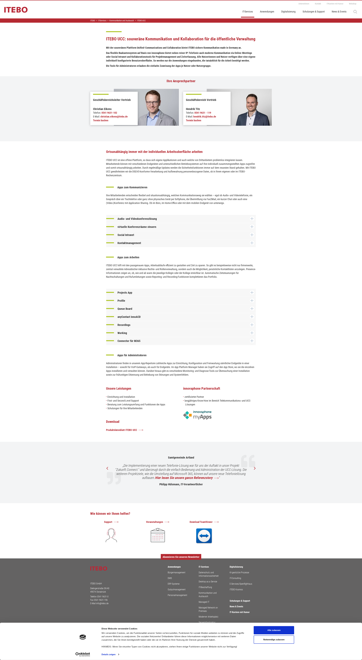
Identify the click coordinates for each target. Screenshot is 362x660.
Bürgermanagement (176, 572)
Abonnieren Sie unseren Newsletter (181, 556)
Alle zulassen (274, 630)
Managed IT (204, 602)
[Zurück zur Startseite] (14, 11)
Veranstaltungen (154, 521)
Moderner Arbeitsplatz (208, 616)
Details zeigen (109, 654)
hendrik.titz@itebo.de (204, 116)
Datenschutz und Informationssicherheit (209, 574)
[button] (255, 468)
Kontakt (318, 4)
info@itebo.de (102, 603)
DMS (170, 578)
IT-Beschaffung (205, 587)
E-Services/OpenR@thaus (241, 583)
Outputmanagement (177, 589)
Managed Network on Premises (208, 609)
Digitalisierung (288, 11)
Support (108, 521)
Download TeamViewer (201, 521)
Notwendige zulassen (274, 639)
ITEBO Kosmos (236, 589)
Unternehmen (304, 4)
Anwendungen (267, 11)
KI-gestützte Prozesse (239, 572)
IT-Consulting (235, 578)
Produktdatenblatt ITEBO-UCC (121, 429)
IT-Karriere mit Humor (335, 4)
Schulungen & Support (314, 11)
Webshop (352, 4)
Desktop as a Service (208, 581)
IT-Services (247, 11)
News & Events (339, 11)
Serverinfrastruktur (207, 622)
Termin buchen (100, 120)
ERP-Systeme (173, 583)
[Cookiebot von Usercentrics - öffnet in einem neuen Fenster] (82, 654)
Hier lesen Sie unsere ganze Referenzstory (184, 478)
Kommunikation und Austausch (208, 595)
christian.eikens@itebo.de (114, 116)
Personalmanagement (177, 595)
